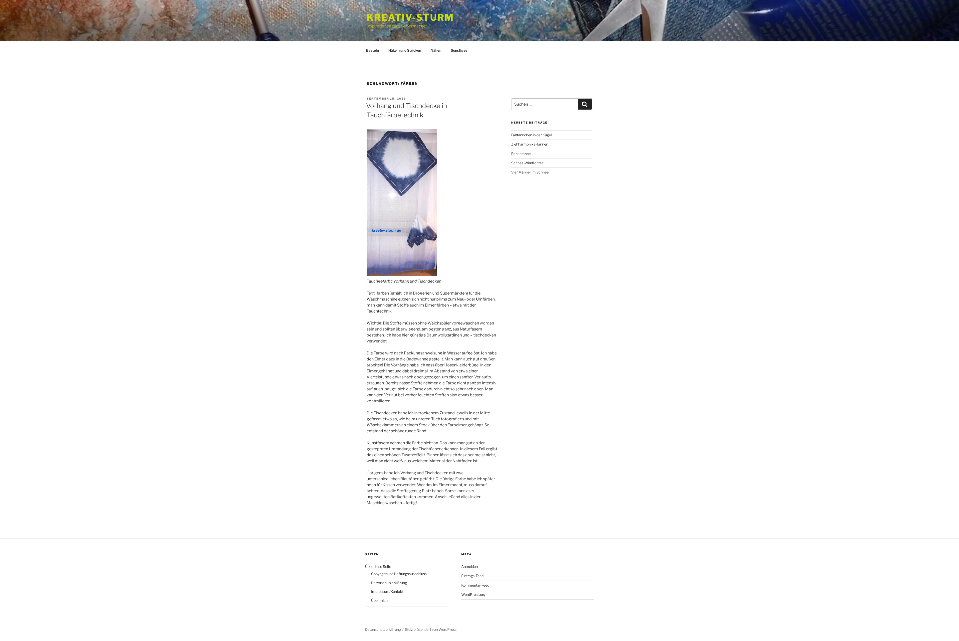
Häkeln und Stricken (404, 50)
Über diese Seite (378, 566)
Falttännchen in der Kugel (531, 135)
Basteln (372, 50)
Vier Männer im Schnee (530, 172)
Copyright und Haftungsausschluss (399, 574)
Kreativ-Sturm (410, 17)
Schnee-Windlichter (527, 163)
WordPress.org (473, 594)
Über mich (379, 600)
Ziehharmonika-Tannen (529, 144)
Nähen (436, 50)
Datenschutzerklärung (389, 583)
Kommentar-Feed (475, 585)
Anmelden (469, 566)
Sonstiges (459, 50)
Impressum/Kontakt (387, 591)
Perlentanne (521, 154)
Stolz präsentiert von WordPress (431, 629)
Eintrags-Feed (472, 576)
